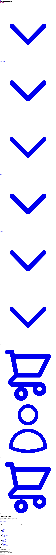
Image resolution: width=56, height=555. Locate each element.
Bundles (3, 530)
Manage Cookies (3, 554)
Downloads (3, 536)
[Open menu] (0, 513)
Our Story (3, 540)
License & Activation (5, 535)
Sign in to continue (3, 521)
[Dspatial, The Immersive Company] (6, 1)
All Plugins (3, 529)
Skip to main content (3, 0)
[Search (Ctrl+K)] (0, 344)
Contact (3, 543)
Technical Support (4, 534)
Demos (3, 531)
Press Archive (4, 542)
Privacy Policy (4, 544)
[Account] (28, 456)
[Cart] (28, 400)
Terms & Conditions (5, 545)
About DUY (4, 539)
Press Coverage (4, 541)
